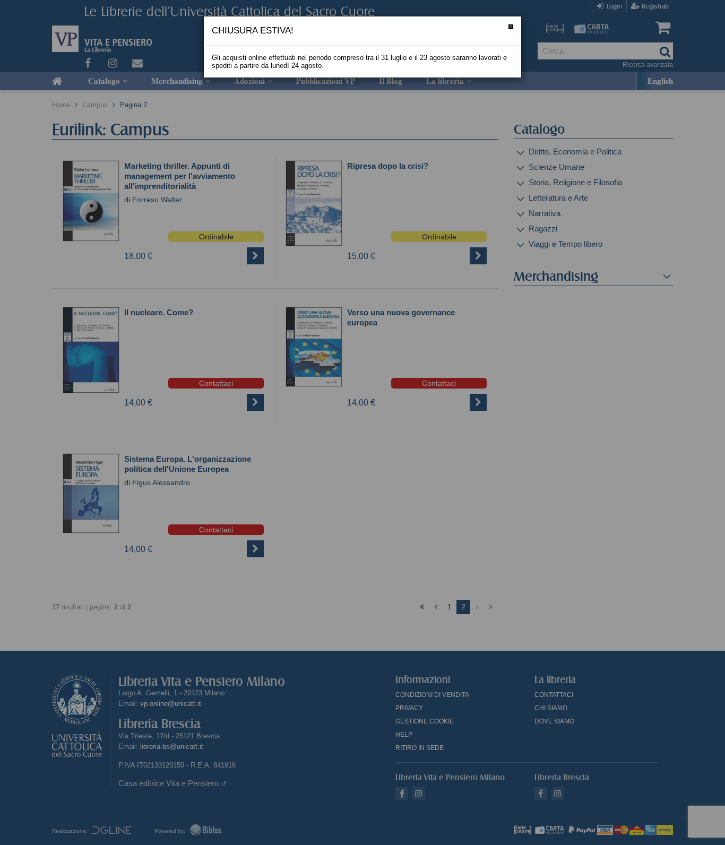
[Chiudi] (510, 26)
